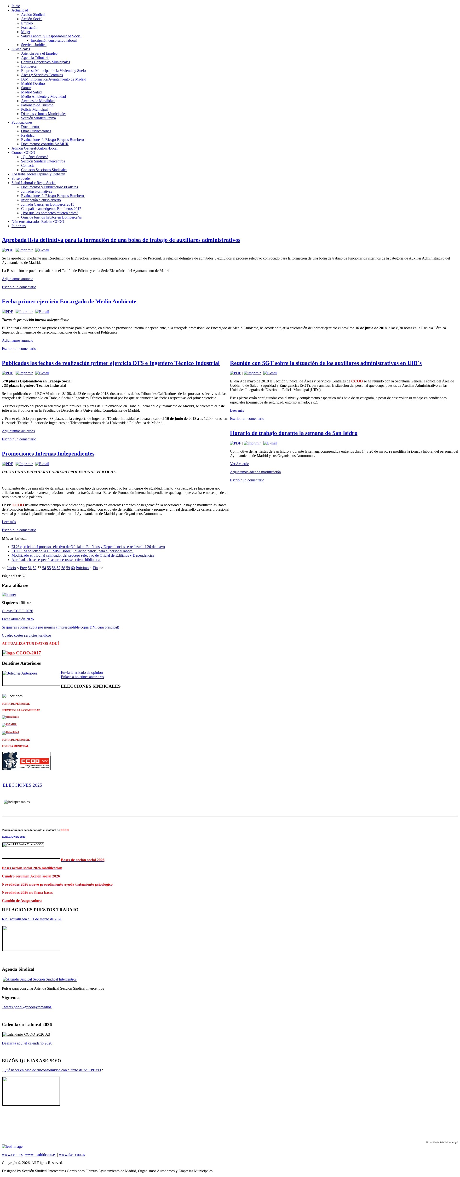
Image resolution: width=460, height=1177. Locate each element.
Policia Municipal (34, 109)
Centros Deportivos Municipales (45, 62)
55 (49, 568)
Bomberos (29, 66)
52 (34, 568)
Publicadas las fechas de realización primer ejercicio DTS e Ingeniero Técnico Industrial (111, 363)
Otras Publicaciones (36, 131)
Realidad (27, 135)
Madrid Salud (31, 92)
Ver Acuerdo (239, 464)
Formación (29, 27)
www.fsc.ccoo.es (72, 1155)
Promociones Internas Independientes (48, 453)
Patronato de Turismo (37, 105)
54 (44, 568)
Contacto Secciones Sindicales (44, 170)
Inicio (11, 568)
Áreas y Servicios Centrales (42, 75)
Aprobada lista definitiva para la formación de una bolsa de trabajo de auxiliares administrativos (121, 240)
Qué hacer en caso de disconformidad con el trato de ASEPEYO (52, 1070)
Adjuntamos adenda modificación (255, 472)
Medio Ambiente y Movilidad (43, 96)
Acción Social (31, 19)
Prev (23, 568)
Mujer (25, 32)
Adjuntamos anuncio (17, 279)
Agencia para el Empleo (39, 53)
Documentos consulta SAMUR (45, 144)
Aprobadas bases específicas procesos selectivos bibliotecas (56, 560)
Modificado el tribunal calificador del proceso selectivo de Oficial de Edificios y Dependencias (83, 555)
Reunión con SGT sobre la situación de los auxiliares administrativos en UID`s (326, 363)
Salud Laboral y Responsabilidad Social (51, 36)
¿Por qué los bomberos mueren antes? (49, 213)
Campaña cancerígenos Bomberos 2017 (51, 209)
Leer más (9, 522)
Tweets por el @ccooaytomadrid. (27, 1007)
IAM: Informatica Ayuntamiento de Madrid (53, 79)
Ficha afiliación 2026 (18, 619)
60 (73, 568)
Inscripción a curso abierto (41, 200)
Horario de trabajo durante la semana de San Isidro (293, 433)
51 (30, 568)
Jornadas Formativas (36, 191)
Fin (95, 568)
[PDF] (7, 250)
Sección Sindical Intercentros (43, 161)
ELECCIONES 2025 (22, 785)
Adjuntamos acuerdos (18, 431)
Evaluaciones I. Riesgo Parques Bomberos (53, 140)
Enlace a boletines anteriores (82, 677)
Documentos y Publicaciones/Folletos (49, 187)
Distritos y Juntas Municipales (43, 114)
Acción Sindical (33, 14)
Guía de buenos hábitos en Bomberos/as (51, 217)
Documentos (30, 127)
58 (63, 568)
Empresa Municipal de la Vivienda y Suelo (53, 71)
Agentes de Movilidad (38, 101)
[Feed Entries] (12, 1146)
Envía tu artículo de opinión (82, 672)
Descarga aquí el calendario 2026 (27, 1043)
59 (68, 568)
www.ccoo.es (12, 1155)
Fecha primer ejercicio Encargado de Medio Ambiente (69, 301)
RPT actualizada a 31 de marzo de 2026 (32, 919)
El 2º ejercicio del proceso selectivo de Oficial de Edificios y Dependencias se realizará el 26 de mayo (88, 547)
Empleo (27, 23)
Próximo (82, 568)
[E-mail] (42, 250)
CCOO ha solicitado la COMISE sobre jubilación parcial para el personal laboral (72, 551)
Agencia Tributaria (35, 58)
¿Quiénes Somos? (34, 157)
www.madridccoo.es (40, 1155)
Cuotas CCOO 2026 (17, 611)
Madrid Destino (33, 83)
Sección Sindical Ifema (38, 118)
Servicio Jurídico (33, 45)
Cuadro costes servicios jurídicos (26, 635)
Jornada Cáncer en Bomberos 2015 (47, 204)
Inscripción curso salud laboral (54, 40)
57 (58, 568)
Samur (26, 88)
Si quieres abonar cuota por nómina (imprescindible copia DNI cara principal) (60, 627)
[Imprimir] (24, 250)
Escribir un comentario (19, 287)
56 (54, 568)
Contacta (27, 165)
